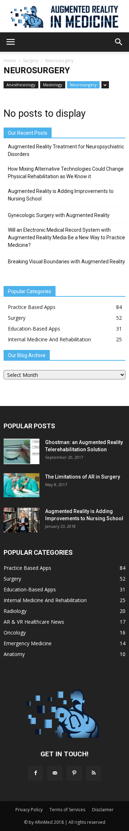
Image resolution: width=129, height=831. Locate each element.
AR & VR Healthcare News (34, 621)
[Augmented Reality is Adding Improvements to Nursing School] (21, 520)
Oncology (15, 632)
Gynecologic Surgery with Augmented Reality (59, 215)
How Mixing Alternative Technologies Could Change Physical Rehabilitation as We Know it (66, 172)
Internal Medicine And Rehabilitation (49, 339)
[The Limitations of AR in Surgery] (21, 485)
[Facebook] (35, 773)
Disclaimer (103, 810)
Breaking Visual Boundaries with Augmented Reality (66, 261)
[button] (119, 42)
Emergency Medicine (28, 643)
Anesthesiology (20, 84)
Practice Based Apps (32, 307)
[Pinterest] (74, 773)
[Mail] (55, 773)
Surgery (30, 60)
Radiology (15, 611)
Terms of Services (67, 810)
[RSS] (93, 773)
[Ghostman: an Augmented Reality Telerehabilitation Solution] (21, 451)
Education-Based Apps (34, 328)
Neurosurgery (83, 84)
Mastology (52, 84)
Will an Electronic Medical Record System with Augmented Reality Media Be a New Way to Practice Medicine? (66, 237)
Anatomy (14, 654)
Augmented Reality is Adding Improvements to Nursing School (61, 195)
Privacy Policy (29, 810)
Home (10, 60)
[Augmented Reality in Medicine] (64, 17)
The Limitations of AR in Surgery (82, 477)
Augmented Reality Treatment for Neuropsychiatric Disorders (66, 150)
